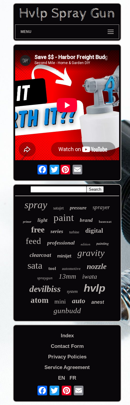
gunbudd (67, 310)
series (56, 231)
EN (61, 378)
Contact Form (67, 346)
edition (85, 244)
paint (64, 217)
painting (102, 243)
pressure (78, 207)
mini (60, 301)
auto (78, 301)
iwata (89, 276)
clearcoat (40, 255)
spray (35, 204)
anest (97, 302)
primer (27, 221)
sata (35, 265)
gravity (91, 253)
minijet (64, 255)
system (72, 291)
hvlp (94, 288)
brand (86, 220)
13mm (67, 276)
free (37, 229)
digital (94, 230)
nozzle (97, 266)
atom (39, 300)
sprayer (101, 207)
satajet (58, 208)
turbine (74, 232)
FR (73, 378)
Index (67, 336)
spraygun (45, 278)
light (42, 220)
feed (33, 241)
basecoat (105, 221)
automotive (71, 268)
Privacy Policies (67, 357)
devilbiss (45, 289)
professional (61, 243)
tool (52, 268)
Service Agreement (67, 367)
